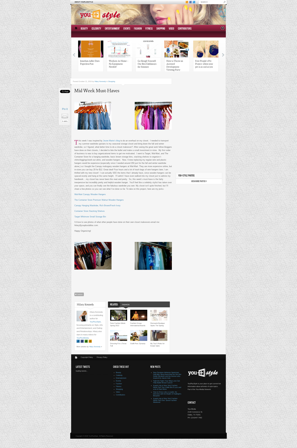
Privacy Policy (102, 357)
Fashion (138, 28)
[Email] (86, 341)
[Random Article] (222, 29)
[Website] (90, 341)
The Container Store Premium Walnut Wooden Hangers (99, 200)
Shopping (160, 28)
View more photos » (199, 181)
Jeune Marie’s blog (111, 140)
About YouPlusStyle (84, 2)
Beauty (84, 28)
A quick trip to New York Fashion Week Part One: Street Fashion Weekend (165, 400)
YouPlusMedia (83, 338)
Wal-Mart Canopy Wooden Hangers (90, 194)
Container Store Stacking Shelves (89, 211)
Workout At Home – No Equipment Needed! (118, 63)
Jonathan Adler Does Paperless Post (89, 62)
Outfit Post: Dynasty (137, 343)
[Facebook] (82, 341)
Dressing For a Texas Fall (118, 345)
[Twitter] (78, 341)
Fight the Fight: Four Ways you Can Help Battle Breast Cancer (166, 382)
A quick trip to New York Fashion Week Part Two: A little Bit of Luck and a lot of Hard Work (167, 387)
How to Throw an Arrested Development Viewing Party (174, 65)
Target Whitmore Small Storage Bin (90, 216)
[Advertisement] (123, 293)
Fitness (149, 28)
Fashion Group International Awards (137, 324)
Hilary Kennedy (100, 81)
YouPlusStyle (95, 322)
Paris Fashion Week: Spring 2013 (118, 324)
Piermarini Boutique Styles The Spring (157, 324)
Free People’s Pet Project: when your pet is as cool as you (204, 63)
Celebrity (96, 28)
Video (171, 28)
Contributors (185, 28)
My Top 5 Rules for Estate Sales (157, 345)
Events (126, 28)
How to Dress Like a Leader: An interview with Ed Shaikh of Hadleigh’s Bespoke (167, 394)
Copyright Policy (87, 357)
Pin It (65, 109)
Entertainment (112, 28)
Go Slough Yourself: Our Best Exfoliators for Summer (147, 63)
